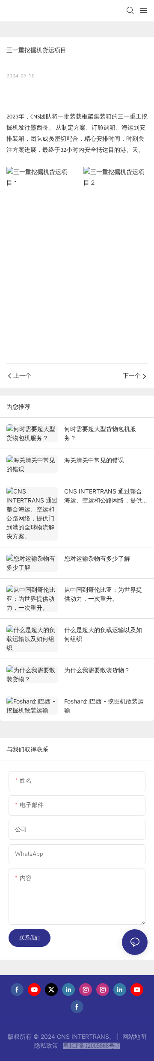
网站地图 (133, 1036)
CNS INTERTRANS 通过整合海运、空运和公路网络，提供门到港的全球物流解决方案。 (103, 496)
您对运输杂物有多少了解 (97, 558)
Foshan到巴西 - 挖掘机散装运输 (104, 705)
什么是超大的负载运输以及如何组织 (103, 634)
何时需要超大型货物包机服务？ (100, 433)
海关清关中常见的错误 (94, 460)
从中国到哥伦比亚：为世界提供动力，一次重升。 (103, 594)
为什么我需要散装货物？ (97, 670)
